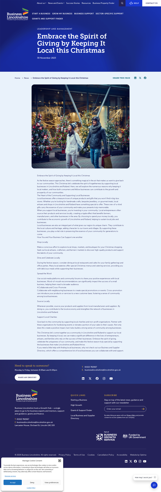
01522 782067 (91, 367)
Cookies (91, 455)
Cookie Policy (31, 488)
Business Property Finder (103, 3)
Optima (143, 455)
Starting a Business (79, 400)
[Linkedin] (83, 378)
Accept (12, 482)
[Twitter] (90, 378)
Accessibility (122, 455)
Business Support (84, 14)
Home (17, 78)
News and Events (55, 3)
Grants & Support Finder (81, 410)
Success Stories (73, 3)
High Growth (76, 405)
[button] (59, 460)
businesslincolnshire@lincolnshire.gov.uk (103, 370)
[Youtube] (111, 378)
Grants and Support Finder (47, 19)
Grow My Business (62, 14)
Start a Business (41, 14)
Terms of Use (79, 455)
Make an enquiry (27, 377)
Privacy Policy (131, 415)
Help (136, 3)
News (26, 78)
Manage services (10, 476)
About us (41, 3)
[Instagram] (104, 378)
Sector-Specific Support (109, 14)
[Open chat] (154, 485)
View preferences (52, 482)
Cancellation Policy (105, 455)
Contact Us (152, 3)
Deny (32, 482)
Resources (86, 3)
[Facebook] (97, 378)
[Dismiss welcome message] (154, 477)
